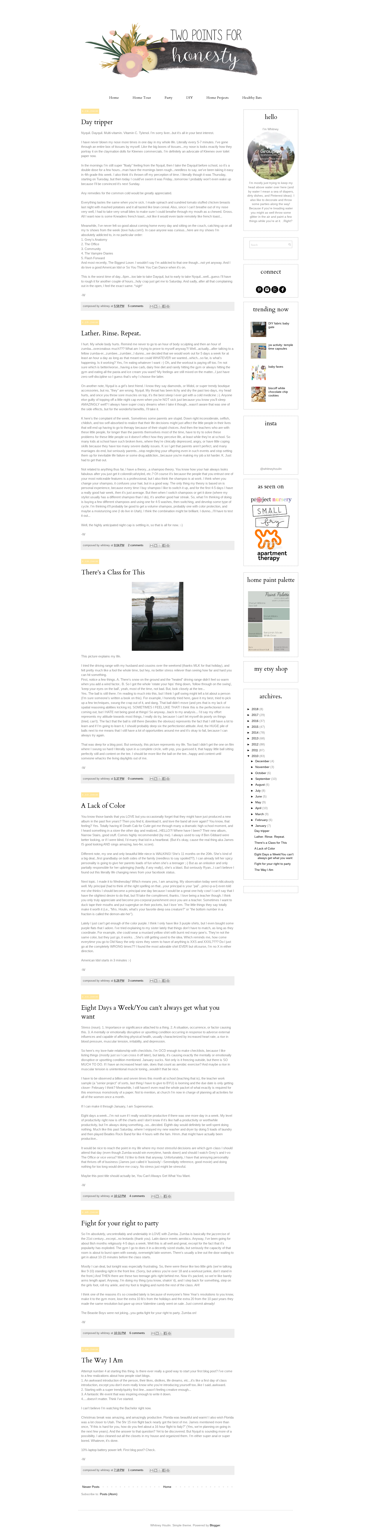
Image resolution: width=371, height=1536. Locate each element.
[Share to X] (160, 306)
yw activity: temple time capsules (280, 346)
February (262, 820)
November (262, 767)
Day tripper (97, 122)
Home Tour (142, 97)
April (258, 808)
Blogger (215, 1525)
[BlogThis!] (156, 306)
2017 (255, 715)
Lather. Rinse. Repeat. (111, 333)
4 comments (137, 1196)
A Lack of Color (103, 805)
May (258, 802)
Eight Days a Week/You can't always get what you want (273, 856)
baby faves (275, 366)
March (260, 814)
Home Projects (218, 97)
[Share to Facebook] (164, 306)
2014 (255, 732)
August (260, 784)
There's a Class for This (113, 572)
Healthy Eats (252, 97)
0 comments (135, 778)
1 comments (135, 1470)
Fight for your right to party (120, 1223)
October (261, 773)
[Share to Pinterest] (168, 306)
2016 (255, 721)
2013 (255, 738)
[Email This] (151, 306)
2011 (255, 750)
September (263, 778)
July (258, 790)
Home (114, 97)
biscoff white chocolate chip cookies (278, 391)
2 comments (135, 545)
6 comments (137, 1333)
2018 (255, 709)
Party (169, 97)
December (262, 761)
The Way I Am (102, 1360)
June (259, 796)
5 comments (135, 306)
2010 (255, 756)
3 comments (135, 980)
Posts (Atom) (108, 1494)
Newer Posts (90, 1486)
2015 (255, 726)
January (261, 825)
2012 (255, 744)
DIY (189, 97)
